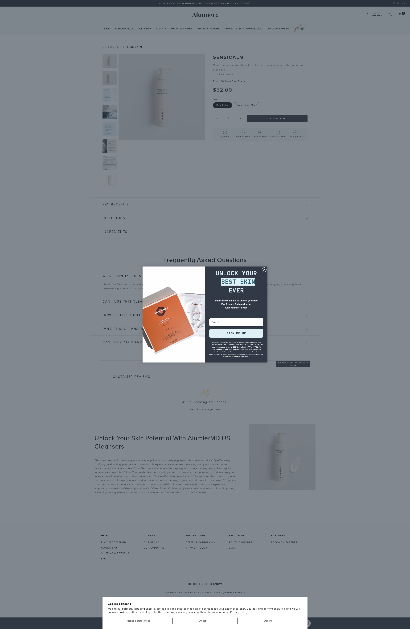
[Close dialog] (264, 270)
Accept (203, 620)
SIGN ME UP (236, 333)
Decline (268, 620)
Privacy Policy (238, 612)
